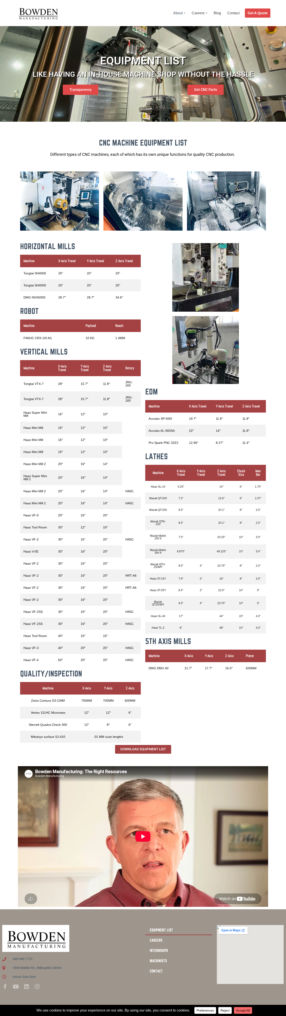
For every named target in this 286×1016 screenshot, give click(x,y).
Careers (156, 940)
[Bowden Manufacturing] (38, 13)
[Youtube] (15, 986)
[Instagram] (37, 986)
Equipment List (161, 930)
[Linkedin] (26, 986)
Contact (233, 13)
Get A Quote (258, 13)
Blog (217, 13)
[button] (184, 13)
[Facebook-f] (5, 986)
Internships (159, 950)
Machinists (158, 961)
